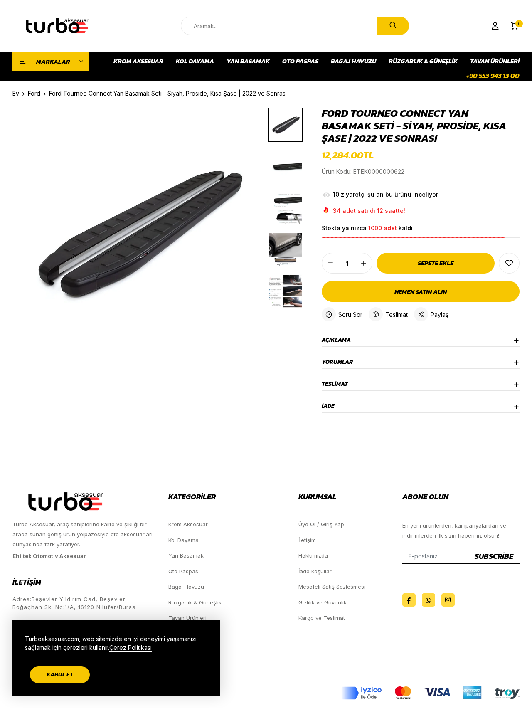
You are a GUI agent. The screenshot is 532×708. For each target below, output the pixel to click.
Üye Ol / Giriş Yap (321, 524)
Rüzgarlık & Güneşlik (423, 61)
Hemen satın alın (420, 291)
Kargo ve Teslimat (321, 617)
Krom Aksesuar (138, 61)
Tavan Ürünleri (495, 61)
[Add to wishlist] (509, 263)
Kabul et (60, 674)
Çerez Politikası (130, 647)
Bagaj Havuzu (353, 61)
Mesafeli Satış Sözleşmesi (331, 586)
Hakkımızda (313, 555)
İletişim (307, 540)
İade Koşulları (315, 571)
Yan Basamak (248, 61)
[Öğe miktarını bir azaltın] (330, 263)
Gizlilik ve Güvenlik (322, 602)
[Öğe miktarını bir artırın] (363, 263)
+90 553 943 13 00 (493, 76)
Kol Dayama (195, 61)
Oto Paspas (300, 61)
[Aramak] (393, 26)
